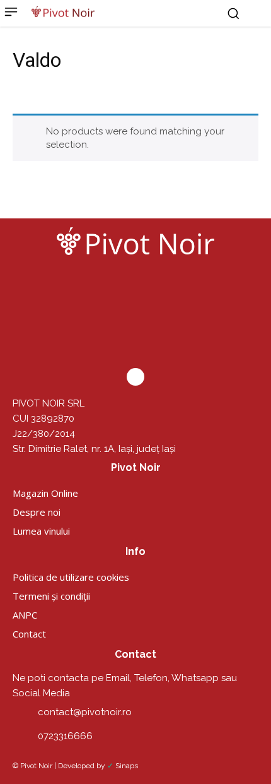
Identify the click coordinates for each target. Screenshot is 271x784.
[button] (233, 13)
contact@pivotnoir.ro (85, 712)
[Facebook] (135, 377)
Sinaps (126, 765)
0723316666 (65, 736)
